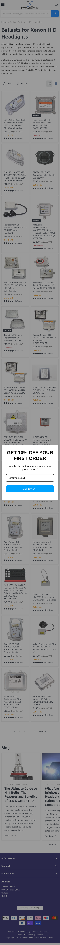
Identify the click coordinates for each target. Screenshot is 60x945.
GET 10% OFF (30, 489)
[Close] (55, 448)
